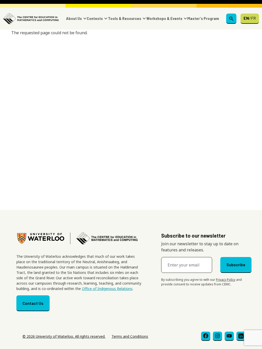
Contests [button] (95, 18)
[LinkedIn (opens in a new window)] (241, 336)
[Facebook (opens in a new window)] (205, 336)
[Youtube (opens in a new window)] (229, 336)
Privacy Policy (225, 279)
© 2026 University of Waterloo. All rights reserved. (64, 336)
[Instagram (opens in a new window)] (217, 336)
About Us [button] (74, 18)
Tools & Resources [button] (124, 18)
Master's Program (203, 18)
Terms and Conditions (130, 336)
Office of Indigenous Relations (107, 288)
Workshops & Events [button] (164, 18)
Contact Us (33, 303)
